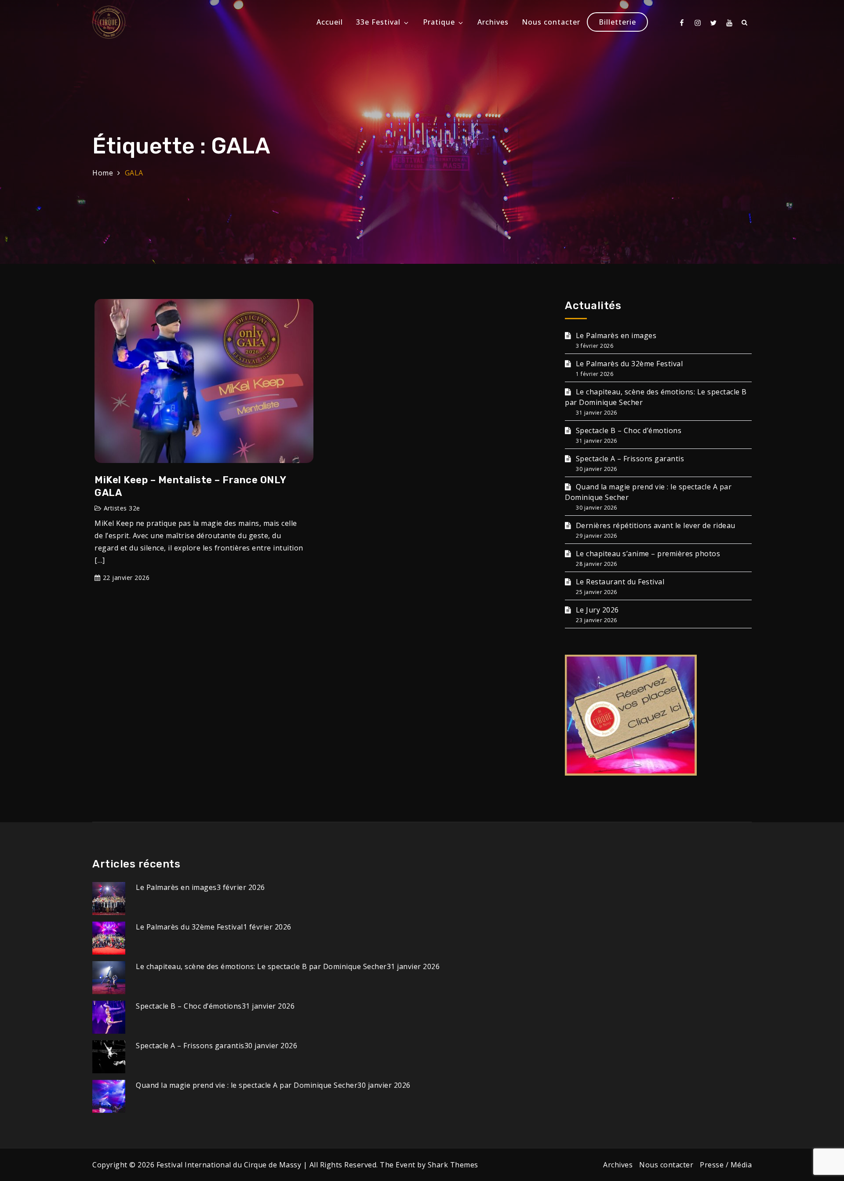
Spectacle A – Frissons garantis (630, 458)
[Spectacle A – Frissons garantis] (108, 1056)
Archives (493, 22)
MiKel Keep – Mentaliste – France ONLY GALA (190, 486)
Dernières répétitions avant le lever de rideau (655, 525)
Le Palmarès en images (616, 335)
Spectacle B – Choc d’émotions (628, 430)
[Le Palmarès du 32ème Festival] (108, 937)
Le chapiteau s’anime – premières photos (648, 553)
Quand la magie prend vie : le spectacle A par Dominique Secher (246, 1085)
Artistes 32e (122, 508)
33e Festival (378, 22)
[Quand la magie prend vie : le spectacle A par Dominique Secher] (108, 1096)
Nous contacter (551, 22)
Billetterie (617, 22)
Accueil (329, 22)
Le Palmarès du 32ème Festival (629, 363)
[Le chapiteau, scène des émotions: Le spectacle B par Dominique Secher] (108, 977)
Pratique (439, 22)
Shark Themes (453, 1165)
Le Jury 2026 (597, 610)
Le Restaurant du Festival (620, 582)
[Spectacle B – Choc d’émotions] (108, 1016)
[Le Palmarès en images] (108, 898)
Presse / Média (726, 1165)
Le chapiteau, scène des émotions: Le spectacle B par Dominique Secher (261, 966)
